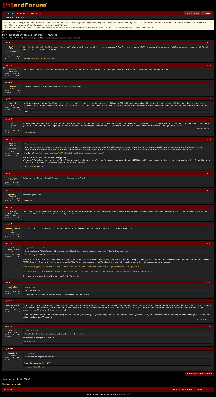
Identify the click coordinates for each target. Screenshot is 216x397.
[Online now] (3, 67)
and (31, 166)
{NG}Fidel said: (30, 353)
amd (26, 38)
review (69, 38)
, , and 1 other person (37, 58)
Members (34, 13)
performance (55, 38)
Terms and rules (187, 389)
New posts (21, 13)
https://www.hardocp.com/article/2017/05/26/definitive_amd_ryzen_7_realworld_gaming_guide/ (69, 153)
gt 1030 (41, 38)
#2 (210, 65)
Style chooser (8, 389)
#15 (210, 349)
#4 (210, 99)
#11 (210, 243)
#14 (210, 326)
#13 (210, 301)
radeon (63, 38)
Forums (10, 13)
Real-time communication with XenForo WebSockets (114, 394)
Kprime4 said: (29, 144)
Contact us (176, 389)
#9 (210, 207)
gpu (35, 38)
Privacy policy (198, 389)
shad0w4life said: (30, 331)
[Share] (207, 42)
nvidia (47, 38)
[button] (27, 13)
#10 (210, 224)
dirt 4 (30, 38)
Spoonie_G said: (30, 287)
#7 (210, 173)
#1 (210, 42)
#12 (210, 282)
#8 (210, 190)
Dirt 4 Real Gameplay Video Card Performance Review (44, 47)
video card (76, 38)
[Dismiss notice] (211, 22)
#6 (210, 139)
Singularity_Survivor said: (33, 248)
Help (206, 389)
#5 (210, 119)
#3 (210, 82)
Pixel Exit (95, 394)
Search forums (19, 17)
